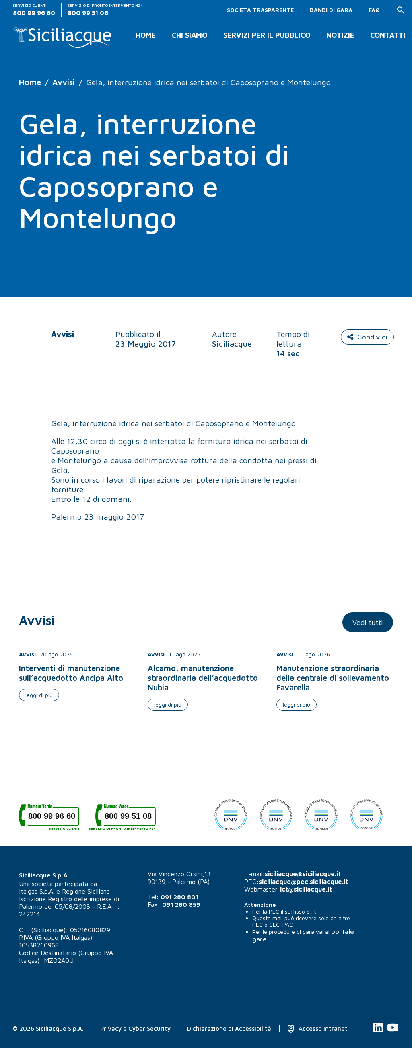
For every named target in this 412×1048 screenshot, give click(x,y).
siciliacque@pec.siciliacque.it (303, 881)
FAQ (374, 10)
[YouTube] (392, 1031)
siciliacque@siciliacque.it (303, 873)
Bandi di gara (331, 10)
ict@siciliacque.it (306, 889)
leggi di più (39, 694)
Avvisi (63, 82)
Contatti (388, 35)
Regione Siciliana (86, 891)
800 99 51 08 (125, 819)
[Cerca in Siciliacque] (401, 10)
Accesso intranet (322, 1028)
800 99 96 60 (53, 819)
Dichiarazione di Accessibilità (229, 1028)
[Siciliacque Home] (62, 34)
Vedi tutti (367, 622)
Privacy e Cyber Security (135, 1028)
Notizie (340, 35)
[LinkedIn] (379, 1031)
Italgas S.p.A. (36, 891)
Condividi (372, 337)
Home (146, 35)
